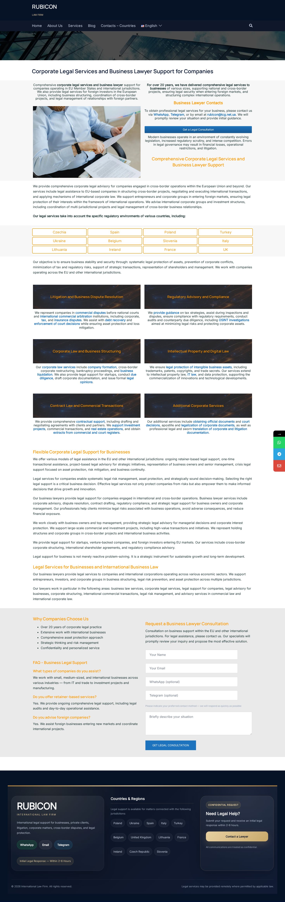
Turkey (178, 823)
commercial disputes (90, 313)
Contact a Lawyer (237, 836)
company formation (102, 367)
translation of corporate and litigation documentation (217, 430)
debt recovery (115, 320)
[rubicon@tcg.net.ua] (279, 466)
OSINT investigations (234, 320)
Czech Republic (139, 851)
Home (37, 26)
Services (75, 26)
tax (43, 320)
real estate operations (107, 429)
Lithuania (164, 837)
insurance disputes (67, 320)
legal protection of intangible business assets (199, 367)
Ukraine (134, 823)
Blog (91, 26)
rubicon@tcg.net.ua (221, 114)
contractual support (90, 421)
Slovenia (162, 851)
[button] (251, 26)
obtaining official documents (214, 421)
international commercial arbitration (66, 316)
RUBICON (44, 6)
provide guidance (166, 313)
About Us (55, 26)
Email (45, 844)
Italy (164, 823)
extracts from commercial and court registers (86, 432)
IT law (191, 374)
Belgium (118, 837)
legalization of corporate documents (207, 425)
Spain (150, 823)
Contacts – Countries (118, 26)
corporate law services (58, 367)
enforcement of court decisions (57, 324)
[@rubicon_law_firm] (279, 454)
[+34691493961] (279, 442)
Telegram (177, 114)
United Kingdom (141, 837)
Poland (117, 823)
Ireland (117, 851)
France (181, 837)
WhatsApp (161, 114)
